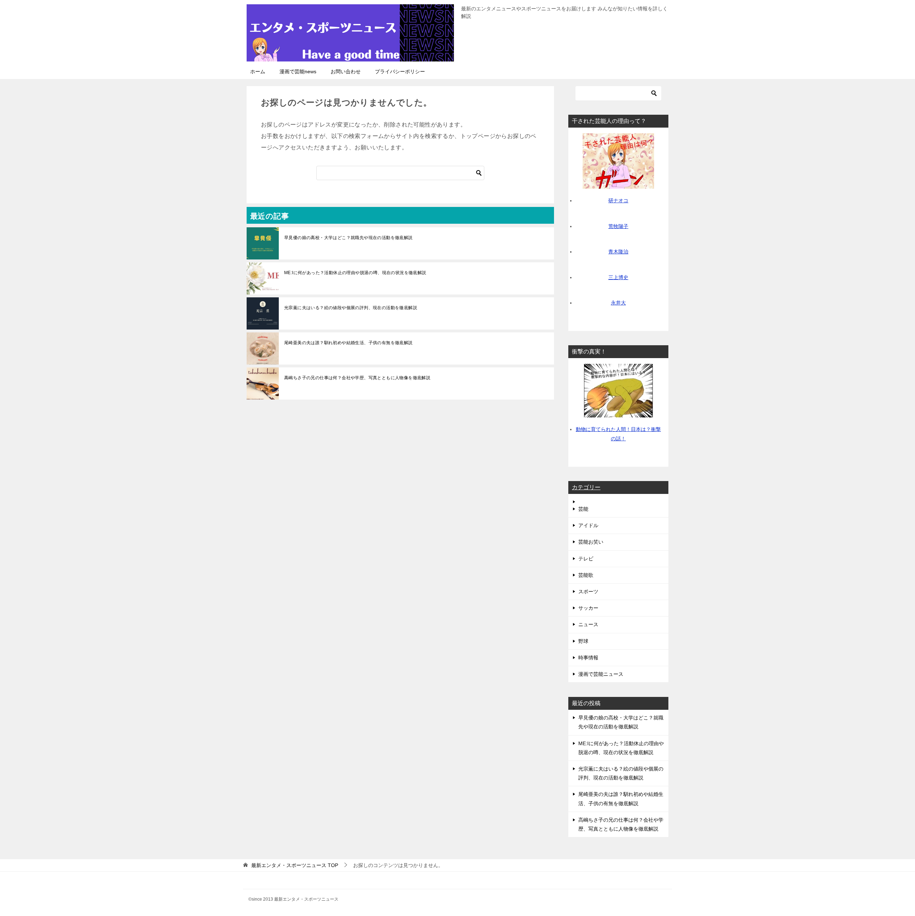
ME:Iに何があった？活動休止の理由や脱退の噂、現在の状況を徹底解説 (355, 272)
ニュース (588, 624)
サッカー (588, 608)
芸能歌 (585, 575)
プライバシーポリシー (400, 71)
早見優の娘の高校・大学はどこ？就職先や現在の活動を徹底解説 (348, 237)
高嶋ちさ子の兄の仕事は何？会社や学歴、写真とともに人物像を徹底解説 (357, 377)
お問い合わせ (346, 71)
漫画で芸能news (298, 71)
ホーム (257, 71)
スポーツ (588, 591)
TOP (294, 865)
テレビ (585, 558)
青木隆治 (618, 251)
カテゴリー (586, 487)
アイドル (588, 525)
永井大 (618, 303)
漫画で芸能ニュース (600, 674)
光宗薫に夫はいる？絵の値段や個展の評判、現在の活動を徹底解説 (350, 307)
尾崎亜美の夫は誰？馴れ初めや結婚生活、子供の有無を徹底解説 (348, 342)
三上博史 (618, 277)
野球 (583, 641)
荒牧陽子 (618, 226)
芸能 (583, 509)
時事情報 (588, 657)
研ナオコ (618, 200)
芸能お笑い (590, 542)
